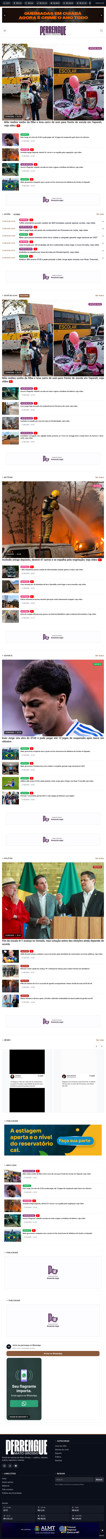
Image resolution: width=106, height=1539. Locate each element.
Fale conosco (7, 1489)
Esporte (58, 1453)
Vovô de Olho (60, 1446)
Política (58, 1457)
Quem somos (7, 1482)
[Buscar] (101, 30)
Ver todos (99, 295)
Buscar (99, 1479)
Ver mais (100, 1040)
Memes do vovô (62, 1449)
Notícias (58, 1460)
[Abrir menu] (4, 30)
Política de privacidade (11, 1493)
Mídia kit (5, 1486)
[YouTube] (15, 1465)
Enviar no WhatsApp (53, 1353)
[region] (47, 3)
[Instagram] (90, 3)
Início (4, 1478)
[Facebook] (10, 1465)
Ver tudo (100, 214)
